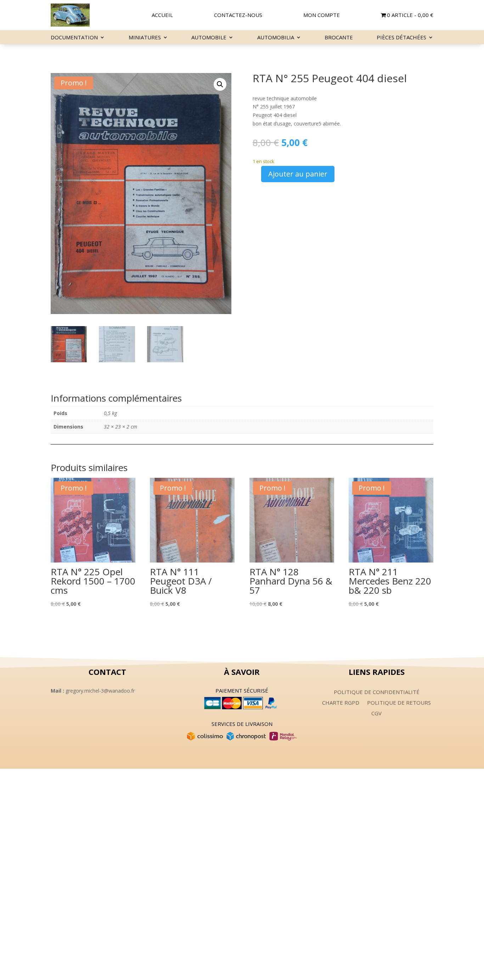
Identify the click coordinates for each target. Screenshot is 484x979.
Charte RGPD (340, 703)
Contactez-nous (238, 15)
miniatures (145, 38)
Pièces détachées (401, 38)
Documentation (74, 38)
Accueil (162, 15)
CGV (376, 714)
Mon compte (321, 15)
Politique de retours (399, 703)
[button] (220, 84)
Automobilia (275, 38)
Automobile (208, 38)
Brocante (339, 38)
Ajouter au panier (297, 174)
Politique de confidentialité (377, 692)
